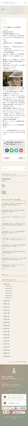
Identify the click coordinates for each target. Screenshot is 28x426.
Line (12, 150)
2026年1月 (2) (8, 297)
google (21, 150)
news (4, 192)
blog (4, 20)
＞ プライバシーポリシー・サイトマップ (14, 390)
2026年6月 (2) (8, 288)
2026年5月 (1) (8, 291)
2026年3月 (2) (8, 295)
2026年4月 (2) (8, 293)
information (6, 179)
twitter (16, 150)
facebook (7, 150)
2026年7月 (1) (8, 286)
